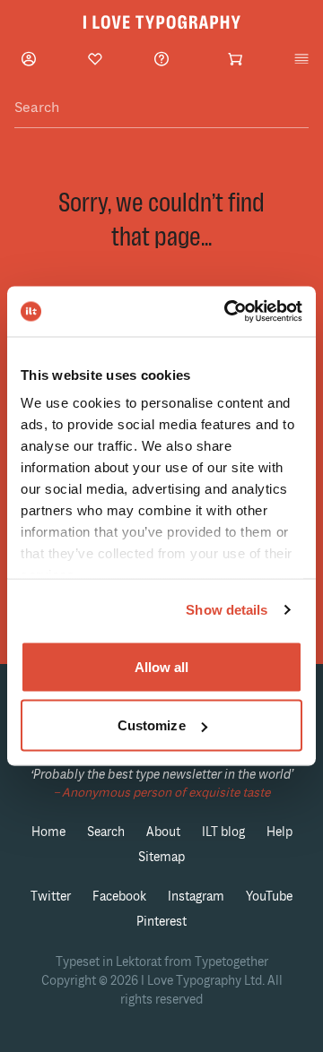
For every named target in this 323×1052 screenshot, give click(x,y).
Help (279, 832)
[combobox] (161, 108)
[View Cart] (235, 59)
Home (48, 832)
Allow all (162, 666)
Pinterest (161, 921)
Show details (226, 609)
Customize (152, 725)
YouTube (269, 896)
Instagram (196, 896)
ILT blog (223, 832)
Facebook (119, 896)
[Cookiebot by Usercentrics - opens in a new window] (227, 311)
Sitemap (161, 857)
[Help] (161, 58)
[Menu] (301, 59)
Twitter (51, 896)
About (163, 832)
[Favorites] (95, 59)
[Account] (28, 58)
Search (106, 832)
